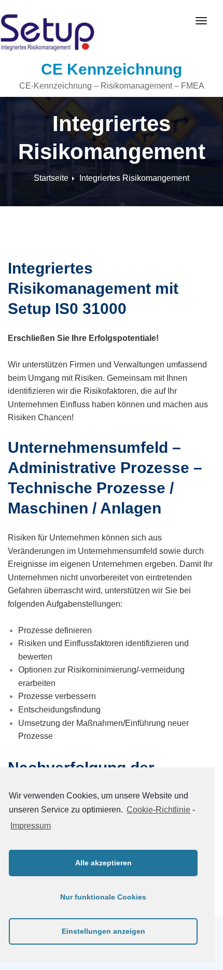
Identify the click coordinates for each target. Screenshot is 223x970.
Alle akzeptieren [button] (103, 863)
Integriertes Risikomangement (134, 178)
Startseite (51, 178)
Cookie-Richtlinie (158, 809)
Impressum (30, 825)
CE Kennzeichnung (111, 69)
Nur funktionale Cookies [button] (103, 897)
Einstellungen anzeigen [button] (103, 931)
